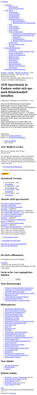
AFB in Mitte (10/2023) (11, 212)
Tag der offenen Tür (11, 188)
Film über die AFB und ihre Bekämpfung (14, 244)
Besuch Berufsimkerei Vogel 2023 (15, 310)
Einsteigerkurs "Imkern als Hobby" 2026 (21, 51)
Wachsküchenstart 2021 (12, 319)
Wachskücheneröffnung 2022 (14, 316)
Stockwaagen (13, 67)
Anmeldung (8, 5)
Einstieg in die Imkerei (16, 53)
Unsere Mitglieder (14, 28)
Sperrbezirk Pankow (15, 136)
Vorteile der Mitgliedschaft (17, 55)
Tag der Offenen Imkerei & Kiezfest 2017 (18, 341)
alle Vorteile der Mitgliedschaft (12, 167)
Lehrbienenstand (14, 17)
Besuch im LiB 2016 (11, 346)
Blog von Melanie (10, 141)
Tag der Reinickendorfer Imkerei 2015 (17, 355)
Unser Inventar (13, 30)
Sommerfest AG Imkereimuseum (15, 335)
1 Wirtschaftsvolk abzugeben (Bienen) (17, 297)
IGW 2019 (8, 330)
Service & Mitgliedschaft (12, 48)
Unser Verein (9, 10)
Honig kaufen (13, 60)
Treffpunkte (12, 50)
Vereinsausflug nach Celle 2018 (14, 334)
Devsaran (13, 393)
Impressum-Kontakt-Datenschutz (15, 69)
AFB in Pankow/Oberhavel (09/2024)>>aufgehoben (11, 204)
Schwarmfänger (14, 62)
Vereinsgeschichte (14, 14)
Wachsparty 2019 (10, 328)
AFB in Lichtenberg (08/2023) (13, 214)
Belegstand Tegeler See (16, 19)
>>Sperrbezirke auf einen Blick (10, 240)
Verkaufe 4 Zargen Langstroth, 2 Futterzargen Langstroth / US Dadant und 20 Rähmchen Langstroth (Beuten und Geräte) (19, 289)
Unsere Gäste (13, 42)
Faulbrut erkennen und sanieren (14, 344)
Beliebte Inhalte (10, 367)
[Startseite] (4, 1)
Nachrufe (12, 46)
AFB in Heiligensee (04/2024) (13, 210)
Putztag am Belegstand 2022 (13, 314)
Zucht (10, 24)
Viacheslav (4, 263)
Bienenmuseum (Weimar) (13, 357)
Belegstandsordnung (19, 21)
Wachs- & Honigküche (16, 32)
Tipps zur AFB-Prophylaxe (9, 246)
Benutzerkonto (13, 7)
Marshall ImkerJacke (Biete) (13, 298)
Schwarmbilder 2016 (11, 350)
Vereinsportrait (13, 12)
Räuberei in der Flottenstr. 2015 (14, 353)
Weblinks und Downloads (17, 66)
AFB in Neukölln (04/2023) (13, 227)
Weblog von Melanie (21, 73)
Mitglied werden (14, 57)
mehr (2, 388)
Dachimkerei (9, 352)
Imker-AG (8, 327)
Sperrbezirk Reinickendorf (17, 137)
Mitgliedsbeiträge (14, 58)
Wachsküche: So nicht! (12, 318)
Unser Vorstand (13, 26)
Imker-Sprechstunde (15, 64)
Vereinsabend (9, 184)
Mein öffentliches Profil (16, 8)
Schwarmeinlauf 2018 (11, 339)
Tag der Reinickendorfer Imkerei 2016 (17, 348)
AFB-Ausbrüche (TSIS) (10, 237)
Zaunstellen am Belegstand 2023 (15, 312)
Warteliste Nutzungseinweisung (22, 41)
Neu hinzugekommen (11, 365)
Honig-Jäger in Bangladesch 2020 (15, 323)
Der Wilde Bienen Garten (17, 44)
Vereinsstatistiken (14, 16)
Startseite (3, 73)
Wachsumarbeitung (19, 39)
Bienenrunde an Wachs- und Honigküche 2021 (19, 321)
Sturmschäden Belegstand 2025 (14, 309)
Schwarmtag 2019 (10, 325)
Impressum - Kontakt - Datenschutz (16, 377)
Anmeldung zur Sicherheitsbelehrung (24, 33)
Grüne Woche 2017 (11, 343)
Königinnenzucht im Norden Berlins (24, 23)
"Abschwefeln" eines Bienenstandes (16, 332)
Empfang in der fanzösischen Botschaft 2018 (19, 337)
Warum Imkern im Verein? (13, 379)
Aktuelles (11, 73)
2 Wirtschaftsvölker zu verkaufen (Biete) (17, 300)
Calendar (7, 369)
